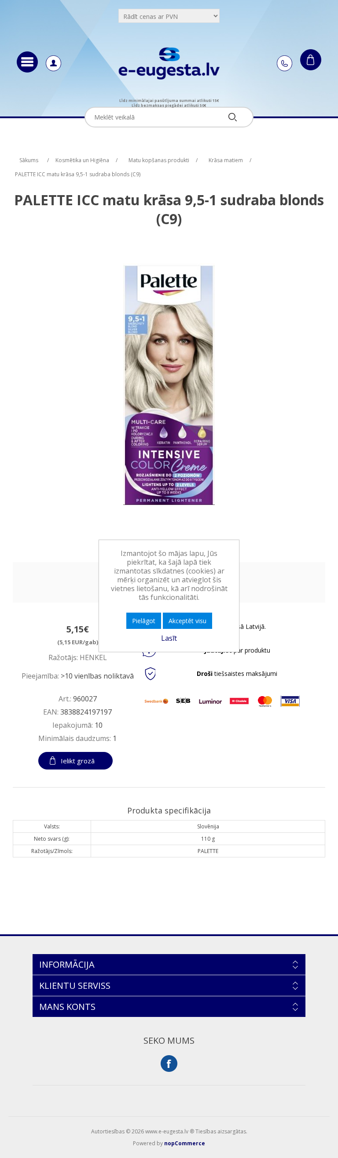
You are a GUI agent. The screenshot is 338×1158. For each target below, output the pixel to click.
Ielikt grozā (78, 760)
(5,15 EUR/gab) (77, 642)
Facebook (169, 1063)
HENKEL (93, 657)
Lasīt (169, 638)
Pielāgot (143, 621)
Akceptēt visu (187, 621)
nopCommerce (184, 1143)
